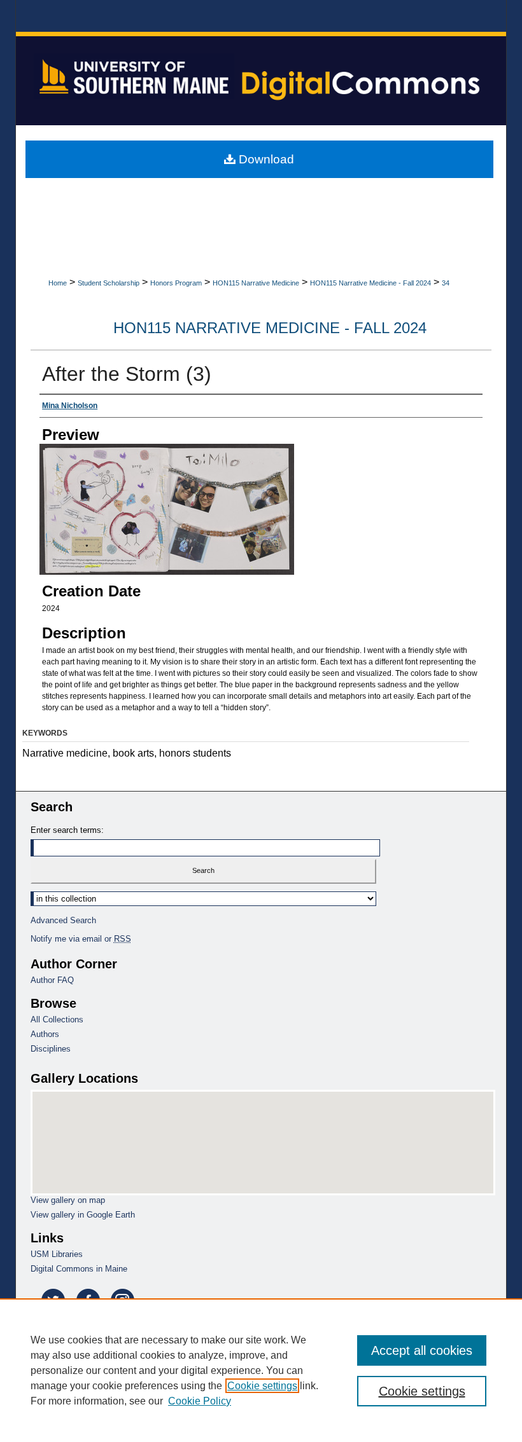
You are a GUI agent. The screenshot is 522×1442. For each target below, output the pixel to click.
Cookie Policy (199, 1401)
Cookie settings (262, 1385)
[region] (261, 1370)
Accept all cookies (421, 1350)
